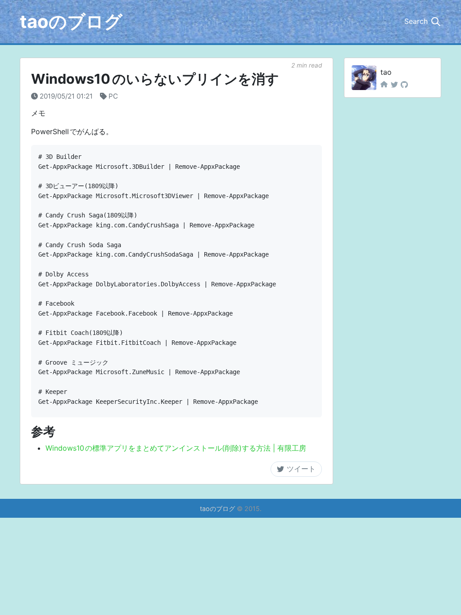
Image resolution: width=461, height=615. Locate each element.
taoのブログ (71, 21)
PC (113, 96)
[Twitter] (394, 84)
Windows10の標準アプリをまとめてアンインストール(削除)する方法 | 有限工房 (175, 447)
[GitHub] (404, 84)
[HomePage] (384, 84)
